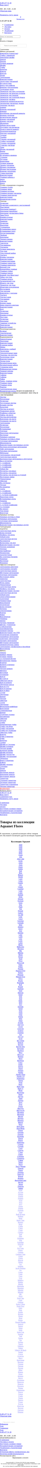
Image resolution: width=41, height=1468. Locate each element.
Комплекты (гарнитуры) (9, 53)
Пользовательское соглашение (11, 811)
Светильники (5, 77)
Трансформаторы (6, 629)
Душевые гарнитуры (8, 263)
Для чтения (4, 511)
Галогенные (4, 599)
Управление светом (7, 411)
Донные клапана (6, 239)
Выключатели (5, 617)
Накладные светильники (9, 433)
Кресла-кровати (6, 683)
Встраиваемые (5, 429)
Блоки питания (5, 533)
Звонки (2, 621)
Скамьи (3, 742)
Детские (3, 485)
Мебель (3, 651)
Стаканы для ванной (7, 139)
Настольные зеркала (7, 776)
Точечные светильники (8, 575)
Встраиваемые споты (8, 499)
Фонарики (4, 563)
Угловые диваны (6, 657)
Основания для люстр (8, 421)
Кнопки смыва (5, 303)
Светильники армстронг (9, 567)
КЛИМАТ (15, 393)
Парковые (3, 559)
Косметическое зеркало (8, 117)
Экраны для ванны (7, 165)
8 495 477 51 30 (5, 1414)
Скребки (3, 137)
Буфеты (3, 762)
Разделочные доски (7, 357)
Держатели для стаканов (9, 95)
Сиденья (3, 135)
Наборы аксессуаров (7, 125)
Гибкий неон (5, 537)
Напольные (4, 237)
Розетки (3, 613)
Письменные (5, 716)
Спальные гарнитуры (8, 780)
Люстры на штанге (7, 409)
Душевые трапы (6, 383)
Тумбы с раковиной (7, 55)
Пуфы (2, 738)
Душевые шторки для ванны (10, 193)
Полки (2, 75)
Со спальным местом (8, 659)
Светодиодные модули (8, 539)
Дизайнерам (8, 31)
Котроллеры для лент (8, 543)
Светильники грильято (8, 569)
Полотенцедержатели (8, 131)
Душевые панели (6, 273)
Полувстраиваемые (7, 233)
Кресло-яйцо (5, 691)
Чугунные (4, 159)
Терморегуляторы (6, 371)
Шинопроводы (5, 443)
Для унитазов (5, 291)
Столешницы (5, 227)
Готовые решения (6, 63)
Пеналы (3, 61)
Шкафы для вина (6, 764)
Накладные (4, 225)
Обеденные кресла (7, 685)
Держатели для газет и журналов (12, 91)
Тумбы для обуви (6, 726)
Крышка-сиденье (6, 217)
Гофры (2, 379)
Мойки (2, 347)
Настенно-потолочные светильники (13, 447)
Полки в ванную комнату (9, 129)
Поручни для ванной (8, 133)
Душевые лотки (6, 385)
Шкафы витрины (6, 752)
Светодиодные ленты (8, 531)
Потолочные (4, 399)
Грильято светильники (8, 641)
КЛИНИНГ (23, 393)
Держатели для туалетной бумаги (12, 97)
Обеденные (4, 694)
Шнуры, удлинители (7, 625)
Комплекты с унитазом (8, 293)
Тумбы (2, 67)
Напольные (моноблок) (8, 211)
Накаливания (5, 603)
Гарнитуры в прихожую (9, 784)
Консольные (4, 708)
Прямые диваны (6, 655)
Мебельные (4, 453)
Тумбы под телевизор (8, 730)
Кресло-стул (4, 687)
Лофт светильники (7, 449)
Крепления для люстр (8, 419)
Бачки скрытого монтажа (9, 305)
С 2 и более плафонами (8, 505)
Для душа (3, 251)
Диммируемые (5, 601)
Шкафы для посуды (7, 754)
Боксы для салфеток (7, 85)
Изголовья (4, 673)
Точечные (3, 431)
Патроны (3, 609)
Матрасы (3, 671)
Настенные (4, 435)
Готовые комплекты (7, 249)
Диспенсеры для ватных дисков (12, 103)
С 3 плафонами (5, 467)
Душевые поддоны (7, 191)
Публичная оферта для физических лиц (14, 1452)
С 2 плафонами (5, 465)
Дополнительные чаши (8, 353)
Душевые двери (6, 189)
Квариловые (4, 161)
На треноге (4, 509)
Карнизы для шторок (8, 171)
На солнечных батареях (9, 557)
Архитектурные (6, 555)
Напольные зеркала (7, 774)
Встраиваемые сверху (8, 229)
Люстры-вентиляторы (8, 417)
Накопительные (6, 339)
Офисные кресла (6, 681)
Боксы (2, 183)
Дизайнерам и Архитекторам (11, 813)
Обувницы (4, 758)
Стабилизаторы (6, 627)
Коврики (3, 111)
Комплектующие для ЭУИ (10, 633)
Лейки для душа (6, 277)
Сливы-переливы (6, 173)
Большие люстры (6, 405)
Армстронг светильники (9, 639)
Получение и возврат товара (10, 809)
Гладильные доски (7, 89)
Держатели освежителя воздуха (12, 101)
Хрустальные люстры (8, 403)
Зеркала (3, 59)
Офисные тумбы (6, 732)
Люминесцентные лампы (9, 645)
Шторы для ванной (7, 149)
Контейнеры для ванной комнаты (12, 113)
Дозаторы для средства (8, 355)
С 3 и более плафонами (8, 495)
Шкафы (3, 65)
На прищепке (5, 487)
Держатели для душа (7, 285)
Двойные (3, 235)
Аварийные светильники (9, 637)
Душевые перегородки (8, 195)
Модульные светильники (9, 573)
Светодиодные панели (8, 457)
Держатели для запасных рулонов (12, 93)
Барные (3, 696)
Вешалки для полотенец (9, 87)
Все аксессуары (6, 83)
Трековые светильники (8, 519)
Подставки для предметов (9, 127)
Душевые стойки (6, 271)
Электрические (5, 333)
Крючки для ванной (7, 119)
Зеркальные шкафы (7, 57)
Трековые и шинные (7, 437)
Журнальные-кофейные (8, 706)
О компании (9, 25)
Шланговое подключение (9, 287)
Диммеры (3, 619)
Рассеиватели (5, 541)
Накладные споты (6, 497)
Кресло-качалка (6, 689)
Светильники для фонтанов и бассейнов (15, 647)
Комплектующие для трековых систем (14, 445)
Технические (5, 605)
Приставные (4, 207)
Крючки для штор (6, 121)
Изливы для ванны (7, 257)
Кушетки (3, 663)
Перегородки (5, 325)
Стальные (3, 157)
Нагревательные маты (8, 363)
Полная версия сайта (8, 1456)
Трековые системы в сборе (10, 439)
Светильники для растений (10, 455)
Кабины (3, 181)
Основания (4, 675)
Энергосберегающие (7, 597)
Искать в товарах (6, 41)
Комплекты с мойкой (8, 349)
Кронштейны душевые (8, 269)
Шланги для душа (6, 283)
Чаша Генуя (4, 215)
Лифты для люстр (6, 415)
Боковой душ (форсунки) (9, 275)
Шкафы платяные (6, 746)
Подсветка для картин (8, 473)
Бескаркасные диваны (8, 661)
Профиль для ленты (7, 535)
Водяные (3, 331)
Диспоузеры (4, 351)
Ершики (3, 107)
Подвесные (4, 203)
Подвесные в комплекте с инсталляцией (15, 205)
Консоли (3, 73)
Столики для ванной (7, 143)
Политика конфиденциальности (12, 1454)
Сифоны (3, 377)
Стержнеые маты (6, 367)
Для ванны (4, 247)
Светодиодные (5, 581)
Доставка (7, 27)
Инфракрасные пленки (8, 369)
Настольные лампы (7, 577)
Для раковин (4, 299)
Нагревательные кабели (9, 365)
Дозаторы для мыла (7, 105)
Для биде (3, 255)
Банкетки (3, 69)
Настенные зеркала (7, 772)
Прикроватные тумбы (8, 724)
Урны (2, 147)
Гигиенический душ (7, 281)
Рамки (2, 615)
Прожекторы (5, 553)
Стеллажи (3, 766)
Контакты (8, 33)
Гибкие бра (4, 469)
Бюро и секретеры (7, 760)
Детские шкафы (6, 748)
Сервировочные (6, 710)
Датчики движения (7, 623)
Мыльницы (4, 123)
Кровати (3, 667)
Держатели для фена (7, 99)
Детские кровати (6, 669)
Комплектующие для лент (9, 545)
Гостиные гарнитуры (8, 782)
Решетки (3, 387)
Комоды (3, 71)
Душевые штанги (6, 279)
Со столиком (5, 507)
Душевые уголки (6, 187)
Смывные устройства (8, 323)
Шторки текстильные (8, 169)
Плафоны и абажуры (8, 413)
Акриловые (4, 153)
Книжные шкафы (6, 750)
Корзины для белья (7, 115)
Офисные (3, 481)
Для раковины (5, 245)
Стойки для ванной (7, 141)
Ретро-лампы (5, 583)
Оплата (7, 29)
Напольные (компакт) (8, 209)
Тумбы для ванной (7, 728)
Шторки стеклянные (7, 167)
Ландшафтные (5, 551)
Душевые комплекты (8, 265)
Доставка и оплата (7, 1442)
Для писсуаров (5, 297)
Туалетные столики (7, 714)
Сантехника (4, 49)
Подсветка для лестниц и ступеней (13, 475)
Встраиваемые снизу (8, 231)
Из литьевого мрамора (8, 155)
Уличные (3, 549)
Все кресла (4, 679)
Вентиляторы (5, 649)
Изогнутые (4, 513)
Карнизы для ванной (8, 109)
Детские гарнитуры (7, 786)
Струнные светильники (9, 441)
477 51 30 (5, 3)
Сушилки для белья (7, 145)
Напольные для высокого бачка (11, 213)
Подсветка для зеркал (8, 471)
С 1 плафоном (5, 463)
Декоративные (5, 479)
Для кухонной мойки (8, 253)
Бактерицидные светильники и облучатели (16, 459)
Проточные (4, 341)
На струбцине (5, 483)
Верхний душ (5, 267)
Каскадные (4, 407)
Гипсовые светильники (8, 451)
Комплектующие (6, 79)
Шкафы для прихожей (8, 756)
